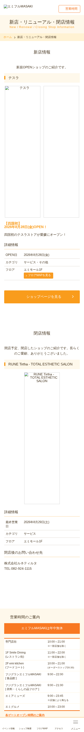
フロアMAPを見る (39, 275)
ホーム (8, 37)
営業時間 (71, 8)
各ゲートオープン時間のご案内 (25, 715)
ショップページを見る (43, 296)
